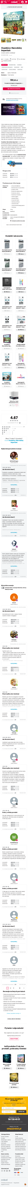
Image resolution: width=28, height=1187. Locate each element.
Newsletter (17, 1156)
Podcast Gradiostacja (8, 1007)
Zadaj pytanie (14, 1039)
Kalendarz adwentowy (20, 1146)
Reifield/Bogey (14, 461)
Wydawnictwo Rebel (6, 1157)
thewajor (14, 640)
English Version (5, 1162)
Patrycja (14, 733)
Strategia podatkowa (20, 1164)
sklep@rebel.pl (14, 1128)
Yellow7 (14, 549)
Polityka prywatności (6, 1183)
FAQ (2, 1151)
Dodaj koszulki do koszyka (18, 221)
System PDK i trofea (19, 1159)
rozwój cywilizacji (12, 69)
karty (22, 67)
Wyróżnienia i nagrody (20, 1139)
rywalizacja (19, 64)
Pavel (14, 509)
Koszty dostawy (5, 1136)
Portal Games (11, 75)
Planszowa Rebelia (5, 1164)
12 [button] (19, 988)
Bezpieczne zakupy (5, 1144)
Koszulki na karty (5, 1156)
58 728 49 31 (14, 1119)
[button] (14, 1013)
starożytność (16, 67)
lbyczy (14, 687)
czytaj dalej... (14, 485)
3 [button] (13, 988)
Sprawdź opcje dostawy (12, 100)
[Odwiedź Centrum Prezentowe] (14, 109)
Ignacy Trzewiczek (12, 72)
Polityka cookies (19, 1162)
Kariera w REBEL (19, 1166)
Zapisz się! (21, 1111)
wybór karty (20, 69)
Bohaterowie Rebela (20, 1144)
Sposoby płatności (5, 1146)
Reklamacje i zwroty (6, 1139)
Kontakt (3, 1138)
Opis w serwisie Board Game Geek (14, 224)
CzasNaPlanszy (14, 842)
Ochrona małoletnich (20, 1148)
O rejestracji (4, 1149)
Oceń (14, 441)
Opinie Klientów (19, 1138)
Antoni (14, 603)
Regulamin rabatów (6, 1148)
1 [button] (7, 988)
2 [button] (10, 988)
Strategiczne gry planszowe (15, 7)
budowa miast (4, 69)
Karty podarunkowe (20, 1157)
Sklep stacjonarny (19, 1141)
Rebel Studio (4, 1161)
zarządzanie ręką (12, 64)
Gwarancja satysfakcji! (20, 1143)
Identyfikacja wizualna (20, 1149)
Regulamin (16, 1183)
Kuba (14, 882)
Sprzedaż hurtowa (5, 1159)
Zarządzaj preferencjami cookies (25, 1184)
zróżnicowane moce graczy (7, 67)
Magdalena (14, 920)
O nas (16, 1136)
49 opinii (10, 55)
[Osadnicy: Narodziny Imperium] (14, 23)
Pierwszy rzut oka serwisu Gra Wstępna (12, 1001)
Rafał (14, 762)
